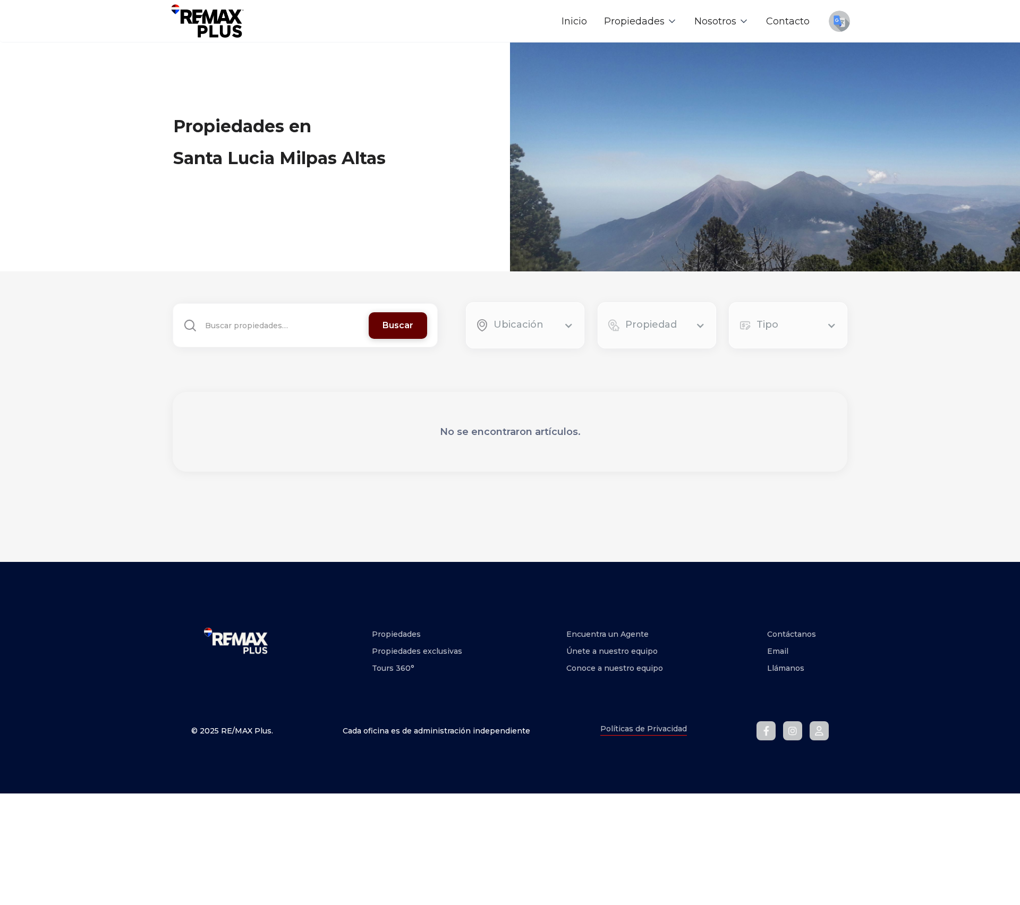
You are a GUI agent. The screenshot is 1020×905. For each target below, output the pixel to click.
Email (777, 651)
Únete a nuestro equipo (612, 651)
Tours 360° (393, 668)
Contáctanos (791, 634)
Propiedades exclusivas (417, 651)
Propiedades (396, 634)
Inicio (574, 21)
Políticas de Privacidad (643, 728)
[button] (641, 21)
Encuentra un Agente (607, 634)
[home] (207, 21)
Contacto (788, 21)
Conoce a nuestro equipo (614, 668)
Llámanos (785, 668)
